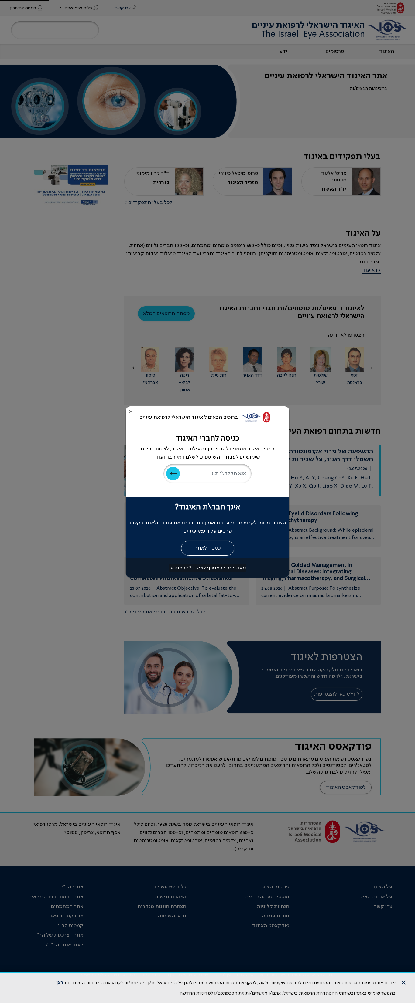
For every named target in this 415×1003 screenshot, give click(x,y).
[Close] (131, 411)
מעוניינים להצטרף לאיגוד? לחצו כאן (207, 568)
